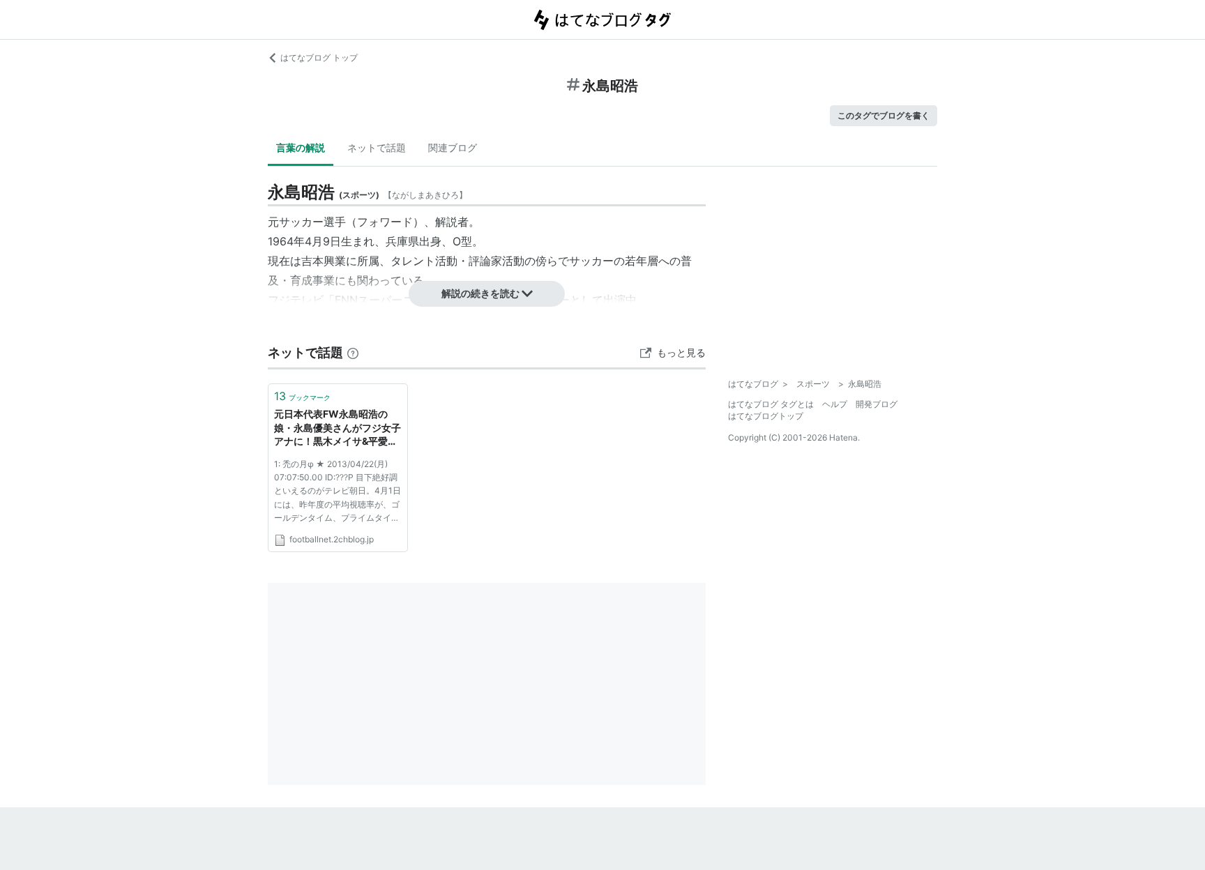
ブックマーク (302, 396)
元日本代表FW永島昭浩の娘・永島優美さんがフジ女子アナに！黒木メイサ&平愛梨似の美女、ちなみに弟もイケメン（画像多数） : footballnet (337, 428)
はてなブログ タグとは (771, 404)
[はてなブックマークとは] (352, 352)
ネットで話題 (376, 147)
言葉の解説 (300, 147)
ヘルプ (834, 404)
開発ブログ (876, 404)
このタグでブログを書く (884, 115)
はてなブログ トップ (319, 57)
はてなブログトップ (765, 416)
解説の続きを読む (480, 293)
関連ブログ (452, 147)
